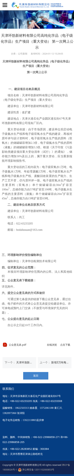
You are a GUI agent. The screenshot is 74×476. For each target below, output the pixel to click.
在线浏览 (52, 344)
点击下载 (65, 344)
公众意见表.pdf (17, 344)
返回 (35, 375)
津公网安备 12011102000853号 (38, 469)
